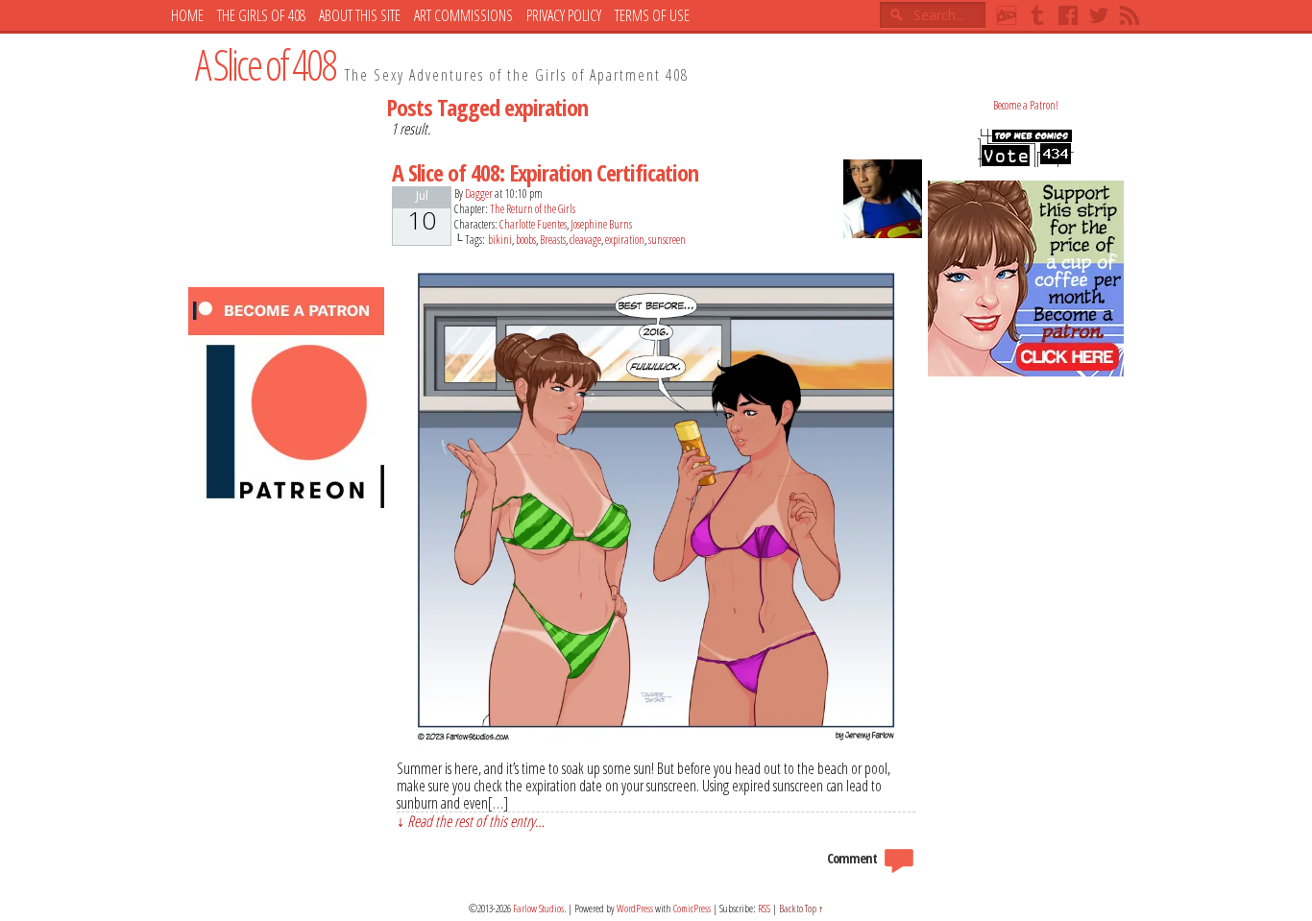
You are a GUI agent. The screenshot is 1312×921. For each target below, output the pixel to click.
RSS (1129, 15)
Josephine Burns (601, 224)
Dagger (479, 193)
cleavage (585, 239)
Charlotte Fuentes (533, 224)
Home (187, 15)
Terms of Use (652, 15)
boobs (526, 239)
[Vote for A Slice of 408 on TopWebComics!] (1026, 163)
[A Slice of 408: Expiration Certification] (656, 741)
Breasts (553, 239)
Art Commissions (463, 15)
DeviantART (1006, 15)
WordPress (635, 908)
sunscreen (667, 239)
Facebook (1068, 15)
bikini (500, 239)
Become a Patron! (1025, 105)
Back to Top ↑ (801, 908)
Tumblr (1037, 15)
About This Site (360, 15)
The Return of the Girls (532, 209)
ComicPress (692, 908)
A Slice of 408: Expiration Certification (545, 172)
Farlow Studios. (539, 908)
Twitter (1098, 15)
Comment (853, 858)
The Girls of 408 (261, 15)
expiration (624, 239)
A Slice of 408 (265, 64)
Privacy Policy (563, 15)
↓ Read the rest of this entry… (471, 821)
